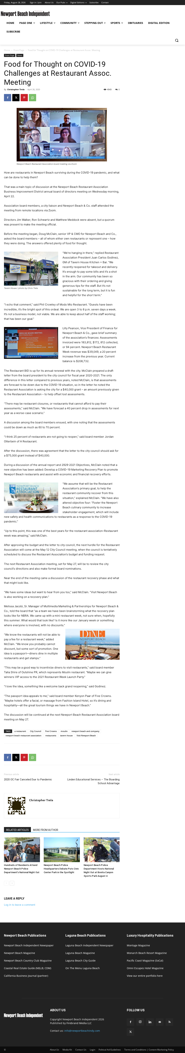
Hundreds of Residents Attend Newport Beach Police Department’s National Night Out (21, 869)
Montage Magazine (138, 945)
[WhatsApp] (32, 97)
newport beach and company (85, 731)
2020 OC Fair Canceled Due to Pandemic (28, 779)
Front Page (19, 50)
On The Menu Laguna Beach (82, 968)
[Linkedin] (150, 1022)
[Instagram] (140, 1022)
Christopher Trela (16, 89)
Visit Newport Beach (86, 735)
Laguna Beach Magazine (80, 953)
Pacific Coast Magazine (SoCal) (145, 960)
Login (92, 1049)
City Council (35, 731)
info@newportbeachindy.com (82, 1030)
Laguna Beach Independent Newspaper (89, 945)
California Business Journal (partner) (26, 975)
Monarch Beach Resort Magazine (147, 953)
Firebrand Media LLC (79, 1023)
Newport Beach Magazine (19, 953)
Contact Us (80, 1049)
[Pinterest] (24, 97)
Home (7, 50)
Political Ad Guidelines (110, 1049)
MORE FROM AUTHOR (45, 829)
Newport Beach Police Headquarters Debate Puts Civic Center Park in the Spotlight (61, 869)
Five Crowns (51, 731)
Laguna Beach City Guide (80, 960)
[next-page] (12, 883)
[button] (176, 40)
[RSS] (169, 1022)
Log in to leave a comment (19, 904)
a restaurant (20, 731)
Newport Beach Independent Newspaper (29, 945)
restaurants (50, 735)
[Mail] (159, 1022)
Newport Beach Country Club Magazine (28, 960)
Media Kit (67, 1049)
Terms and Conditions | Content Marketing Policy (149, 1049)
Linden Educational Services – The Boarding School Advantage (93, 781)
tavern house (66, 735)
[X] (16, 97)
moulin (64, 731)
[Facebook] (7, 97)
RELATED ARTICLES (17, 829)
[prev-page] (6, 883)
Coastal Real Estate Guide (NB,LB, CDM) (27, 968)
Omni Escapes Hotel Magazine (145, 968)
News (19, 55)
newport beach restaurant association (23, 735)
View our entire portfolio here (145, 975)
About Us (54, 1049)
